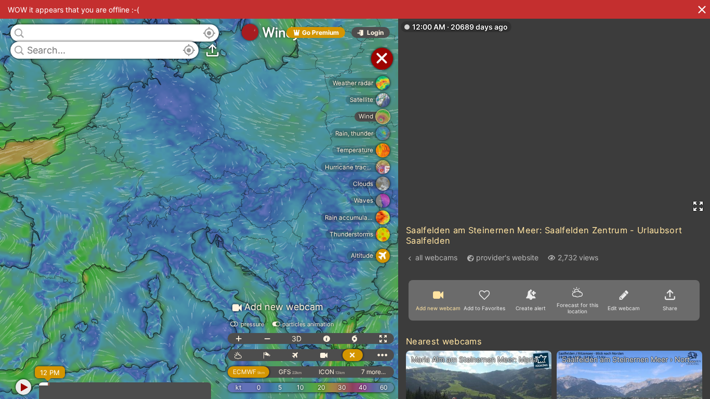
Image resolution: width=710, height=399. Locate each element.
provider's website (507, 257)
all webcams (436, 257)
